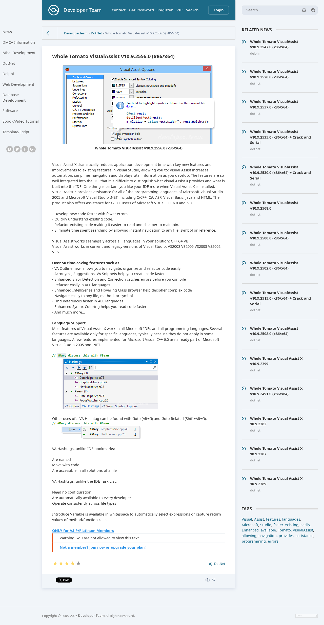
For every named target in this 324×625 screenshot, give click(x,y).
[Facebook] (25, 149)
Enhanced (250, 530)
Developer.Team (76, 33)
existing (291, 524)
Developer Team (91, 615)
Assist (259, 519)
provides (286, 535)
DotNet (9, 63)
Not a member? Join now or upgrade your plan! (103, 547)
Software (10, 110)
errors (273, 541)
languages (291, 519)
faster (278, 524)
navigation (267, 535)
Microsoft (250, 524)
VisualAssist (303, 530)
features (273, 519)
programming (254, 541)
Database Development (14, 97)
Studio (265, 524)
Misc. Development (19, 52)
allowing (249, 535)
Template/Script (16, 131)
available (268, 530)
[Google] (32, 149)
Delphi (8, 73)
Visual (247, 519)
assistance (304, 535)
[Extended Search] (304, 10)
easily (305, 524)
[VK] (9, 149)
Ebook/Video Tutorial (21, 121)
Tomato (284, 530)
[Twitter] (17, 149)
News (7, 31)
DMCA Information (19, 42)
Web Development (18, 84)
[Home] (50, 33)
